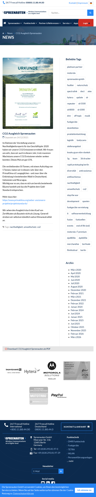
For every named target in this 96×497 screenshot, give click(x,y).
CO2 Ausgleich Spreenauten (29, 33)
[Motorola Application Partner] (38, 404)
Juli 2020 (75, 283)
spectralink (72, 91)
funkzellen (80, 219)
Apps (76, 23)
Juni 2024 (75, 313)
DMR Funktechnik (76, 441)
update (79, 97)
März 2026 (76, 337)
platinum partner (74, 67)
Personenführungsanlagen (80, 457)
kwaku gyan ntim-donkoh (78, 152)
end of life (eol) (83, 225)
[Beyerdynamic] (14, 372)
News (9, 33)
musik (87, 115)
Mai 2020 (75, 276)
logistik (70, 140)
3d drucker (85, 158)
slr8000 (70, 109)
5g (68, 158)
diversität (71, 170)
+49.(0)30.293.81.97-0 (47, 449)
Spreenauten (14, 23)
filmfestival (72, 250)
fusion (70, 219)
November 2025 (78, 330)
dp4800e (71, 238)
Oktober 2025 (77, 327)
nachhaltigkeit (16, 227)
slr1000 (81, 109)
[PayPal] (59, 397)
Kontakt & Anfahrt (75, 426)
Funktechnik (29, 23)
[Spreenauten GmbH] (3, 33)
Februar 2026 (77, 333)
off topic (78, 115)
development (73, 201)
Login (85, 23)
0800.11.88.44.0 (44, 429)
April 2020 (76, 273)
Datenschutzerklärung (23, 493)
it (67, 213)
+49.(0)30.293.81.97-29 (49, 453)
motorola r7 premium (77, 231)
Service (66, 23)
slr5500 (82, 103)
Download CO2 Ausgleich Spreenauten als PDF (28, 349)
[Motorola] (51, 379)
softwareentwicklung (81, 213)
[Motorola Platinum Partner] (77, 379)
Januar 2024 (76, 307)
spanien (85, 201)
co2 (39, 227)
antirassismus (85, 170)
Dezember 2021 (78, 300)
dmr (69, 115)
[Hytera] (32, 373)
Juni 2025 (75, 323)
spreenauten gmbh (75, 79)
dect (82, 91)
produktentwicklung (76, 134)
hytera (70, 97)
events (70, 225)
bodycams (81, 140)
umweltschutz (30, 227)
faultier (70, 85)
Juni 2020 (75, 280)
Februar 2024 (77, 310)
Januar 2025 (76, 317)
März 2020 (76, 270)
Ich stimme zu (84, 490)
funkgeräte (72, 122)
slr (87, 97)
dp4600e (83, 238)
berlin (83, 250)
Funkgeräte (73, 445)
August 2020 (77, 286)
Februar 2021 (77, 293)
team (75, 158)
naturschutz (82, 85)
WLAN (71, 453)
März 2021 (76, 296)
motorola (71, 73)
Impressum (83, 3)
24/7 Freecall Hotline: (25, 2)
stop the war (72, 195)
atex (90, 91)
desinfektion (72, 128)
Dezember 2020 (78, 290)
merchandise (73, 244)
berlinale (86, 244)
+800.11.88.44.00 (20, 429)
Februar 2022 (77, 303)
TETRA (71, 449)
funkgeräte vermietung (77, 207)
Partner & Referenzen (49, 23)
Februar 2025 (77, 320)
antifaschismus (74, 177)
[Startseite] (4, 22)
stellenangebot (74, 146)
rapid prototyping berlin (78, 164)
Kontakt (72, 3)
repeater (71, 103)
